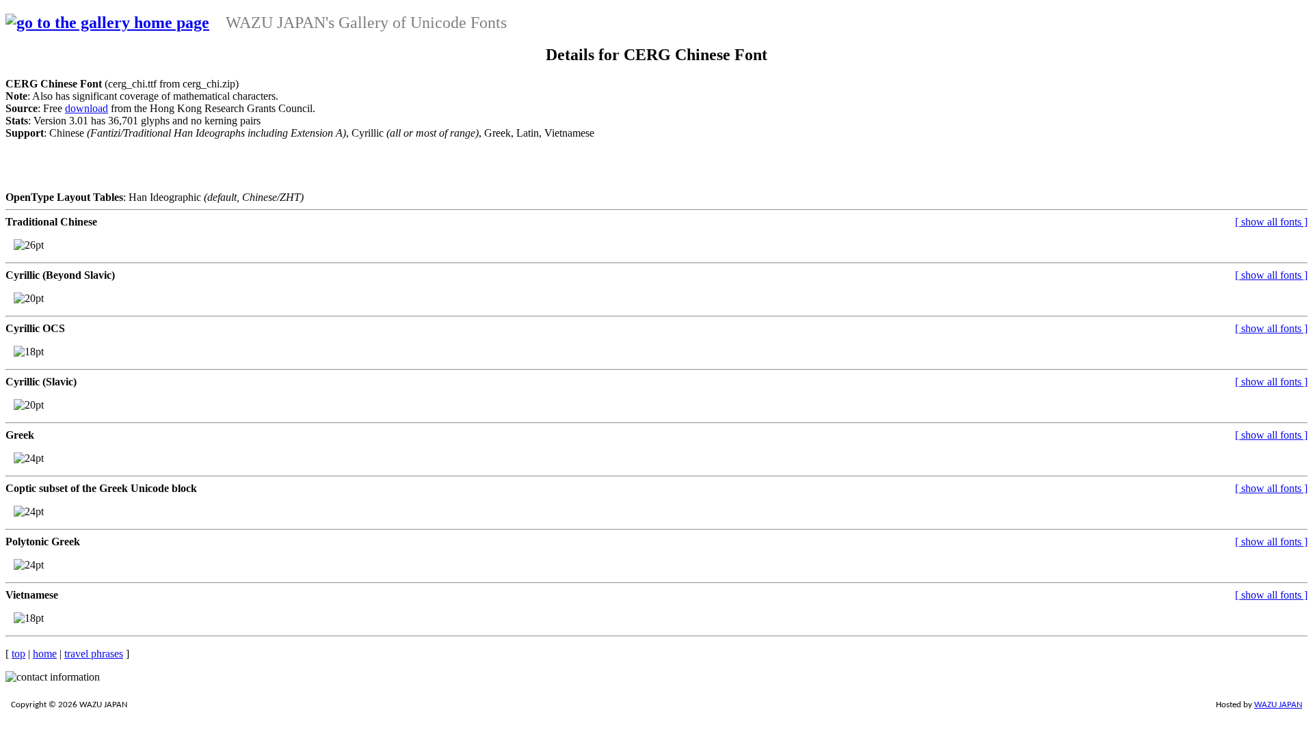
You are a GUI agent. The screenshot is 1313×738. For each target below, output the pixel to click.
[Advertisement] (555, 170)
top (18, 653)
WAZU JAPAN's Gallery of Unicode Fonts (366, 22)
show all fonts (1271, 222)
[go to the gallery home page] (107, 22)
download (86, 108)
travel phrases (93, 653)
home (45, 653)
